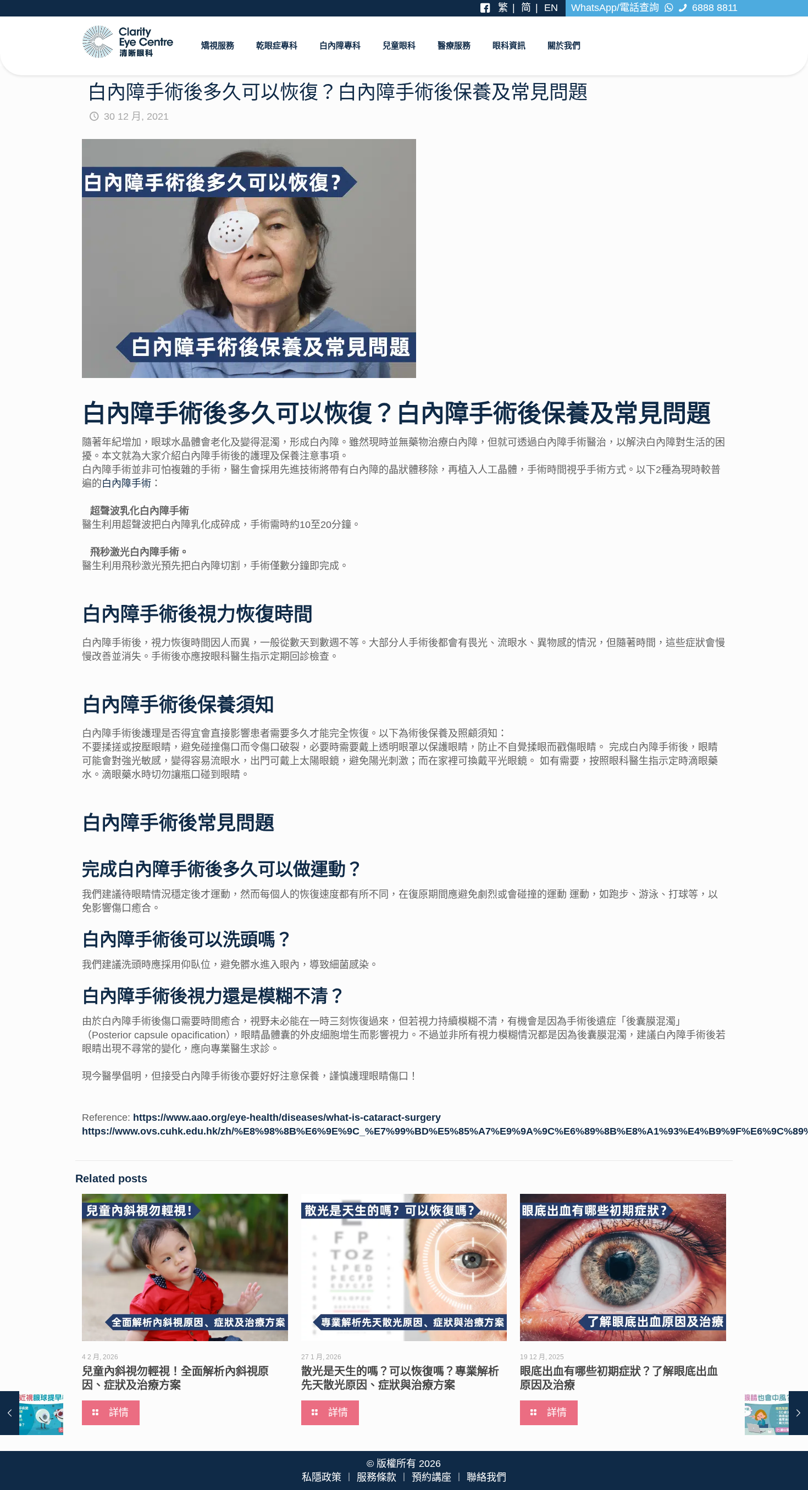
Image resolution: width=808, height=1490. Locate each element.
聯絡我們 (486, 1477)
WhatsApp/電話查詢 (616, 7)
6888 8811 (713, 7)
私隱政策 (321, 1477)
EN (551, 7)
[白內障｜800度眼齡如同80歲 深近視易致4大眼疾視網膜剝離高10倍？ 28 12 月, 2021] (31, 1413)
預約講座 (431, 1477)
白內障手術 (126, 483)
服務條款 (376, 1477)
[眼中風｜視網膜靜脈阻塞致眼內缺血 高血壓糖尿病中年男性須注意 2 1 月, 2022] (776, 1413)
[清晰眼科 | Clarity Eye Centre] (128, 41)
